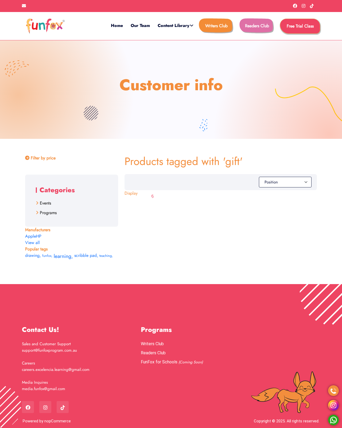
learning (63, 256)
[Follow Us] (333, 405)
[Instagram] (304, 6)
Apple (30, 236)
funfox (47, 255)
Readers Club (257, 26)
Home (117, 25)
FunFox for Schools (159, 361)
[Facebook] (295, 6)
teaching (106, 255)
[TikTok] (312, 6)
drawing (33, 255)
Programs (48, 213)
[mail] (24, 6)
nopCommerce (57, 421)
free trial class (300, 26)
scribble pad (86, 255)
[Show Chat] (333, 420)
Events (45, 203)
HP (38, 236)
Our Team (140, 25)
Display (131, 193)
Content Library (173, 25)
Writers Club (216, 26)
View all (32, 242)
